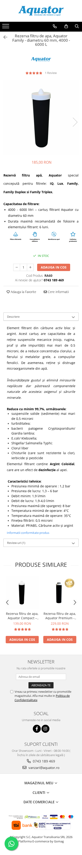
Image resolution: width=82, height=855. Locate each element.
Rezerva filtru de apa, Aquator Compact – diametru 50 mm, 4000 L (22, 615)
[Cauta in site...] (77, 26)
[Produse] (6, 27)
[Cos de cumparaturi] (66, 26)
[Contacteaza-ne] (55, 26)
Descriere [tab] (13, 317)
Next (75, 122)
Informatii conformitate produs (28, 533)
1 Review (51, 73)
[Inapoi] (3, 37)
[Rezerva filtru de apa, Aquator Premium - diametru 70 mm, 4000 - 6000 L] (59, 592)
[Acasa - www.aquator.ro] (41, 10)
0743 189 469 (43, 761)
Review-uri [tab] (16, 543)
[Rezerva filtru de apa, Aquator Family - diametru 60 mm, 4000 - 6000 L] (41, 117)
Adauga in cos (54, 267)
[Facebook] (37, 729)
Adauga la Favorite (23, 292)
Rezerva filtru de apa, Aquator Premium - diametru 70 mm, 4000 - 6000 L (60, 615)
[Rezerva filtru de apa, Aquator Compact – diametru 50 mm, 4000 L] (22, 592)
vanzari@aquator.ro (43, 767)
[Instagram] (45, 729)
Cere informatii (58, 292)
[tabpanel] (41, 117)
